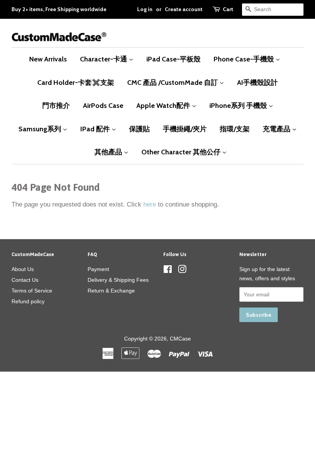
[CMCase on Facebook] (167, 271)
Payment (98, 269)
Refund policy (28, 301)
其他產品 (109, 152)
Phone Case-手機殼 (244, 59)
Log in (145, 9)
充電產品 (277, 129)
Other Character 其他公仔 (181, 152)
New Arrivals (48, 59)
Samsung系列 (40, 129)
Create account (183, 9)
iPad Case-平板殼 (173, 59)
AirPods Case (103, 105)
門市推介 (56, 105)
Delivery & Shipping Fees (118, 280)
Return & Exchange (111, 291)
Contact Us (25, 280)
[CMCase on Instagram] (182, 271)
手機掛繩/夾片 (185, 129)
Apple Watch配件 (164, 105)
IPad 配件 (95, 129)
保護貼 (139, 129)
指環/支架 (235, 129)
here (149, 204)
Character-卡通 (104, 59)
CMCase (180, 339)
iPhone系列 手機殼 (239, 105)
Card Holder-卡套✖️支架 (75, 82)
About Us (23, 269)
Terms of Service (32, 291)
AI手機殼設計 (257, 82)
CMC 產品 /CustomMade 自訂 (173, 82)
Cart (228, 9)
